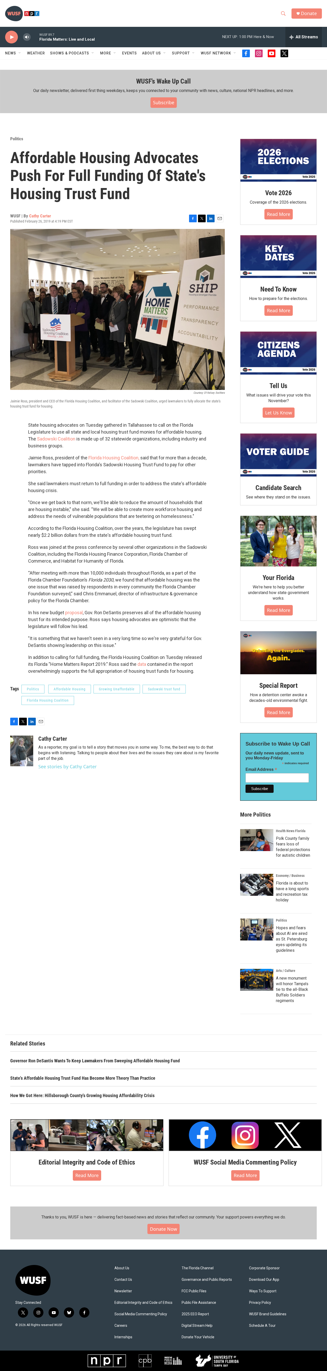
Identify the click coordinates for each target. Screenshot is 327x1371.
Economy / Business (290, 876)
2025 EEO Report (195, 1314)
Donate (309, 13)
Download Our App (264, 1280)
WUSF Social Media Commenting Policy (245, 1162)
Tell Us (279, 386)
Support (181, 53)
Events (129, 53)
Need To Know (278, 289)
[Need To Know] (278, 256)
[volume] (26, 37)
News (10, 53)
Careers (120, 1326)
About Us (121, 1268)
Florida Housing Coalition (48, 700)
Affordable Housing (70, 689)
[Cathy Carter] (21, 751)
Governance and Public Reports (207, 1280)
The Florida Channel (198, 1268)
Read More (278, 214)
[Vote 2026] (278, 160)
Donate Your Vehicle (198, 1337)
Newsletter (123, 1291)
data (141, 664)
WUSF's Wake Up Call (163, 81)
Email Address (261, 769)
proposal (74, 612)
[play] (11, 37)
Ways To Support (262, 1291)
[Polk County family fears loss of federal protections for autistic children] (256, 840)
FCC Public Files (194, 1291)
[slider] (35, 37)
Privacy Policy (260, 1303)
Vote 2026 (278, 193)
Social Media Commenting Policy (140, 1314)
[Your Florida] (278, 541)
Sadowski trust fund (164, 689)
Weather (36, 53)
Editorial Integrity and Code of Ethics (87, 1162)
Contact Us (123, 1280)
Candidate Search (278, 488)
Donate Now (163, 1229)
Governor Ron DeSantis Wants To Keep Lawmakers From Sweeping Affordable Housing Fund (95, 1060)
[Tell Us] (278, 353)
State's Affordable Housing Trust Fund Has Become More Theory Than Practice (82, 1078)
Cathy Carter (40, 215)
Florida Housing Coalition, (113, 457)
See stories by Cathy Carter (67, 766)
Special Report (278, 685)
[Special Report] (278, 652)
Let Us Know (278, 413)
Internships (123, 1337)
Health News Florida (291, 831)
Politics (16, 138)
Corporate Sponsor (264, 1268)
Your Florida (279, 578)
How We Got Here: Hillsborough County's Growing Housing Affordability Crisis (82, 1095)
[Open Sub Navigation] (20, 53)
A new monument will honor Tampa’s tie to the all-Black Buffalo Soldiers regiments (292, 989)
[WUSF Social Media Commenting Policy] (245, 1135)
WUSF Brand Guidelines (267, 1314)
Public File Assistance (199, 1303)
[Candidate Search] (278, 455)
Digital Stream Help (197, 1326)
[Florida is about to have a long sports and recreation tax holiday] (256, 885)
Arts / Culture (285, 971)
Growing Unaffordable (117, 689)
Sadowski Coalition (55, 438)
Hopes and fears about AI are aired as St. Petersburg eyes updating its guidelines (291, 939)
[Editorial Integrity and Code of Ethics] (86, 1135)
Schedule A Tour (262, 1326)
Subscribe (163, 102)
